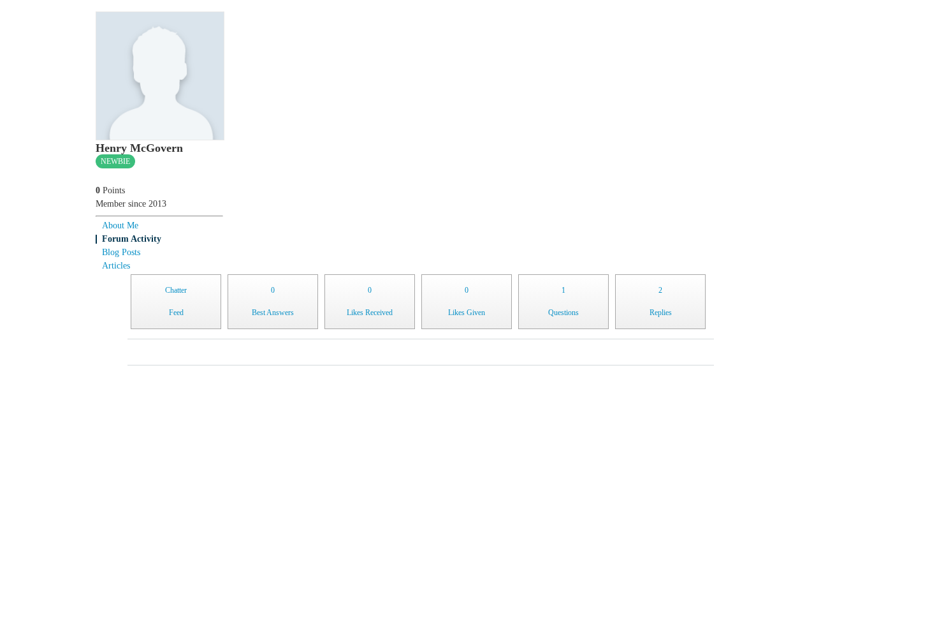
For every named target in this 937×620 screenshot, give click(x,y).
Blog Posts (121, 252)
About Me (120, 225)
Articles (116, 265)
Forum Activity (131, 239)
